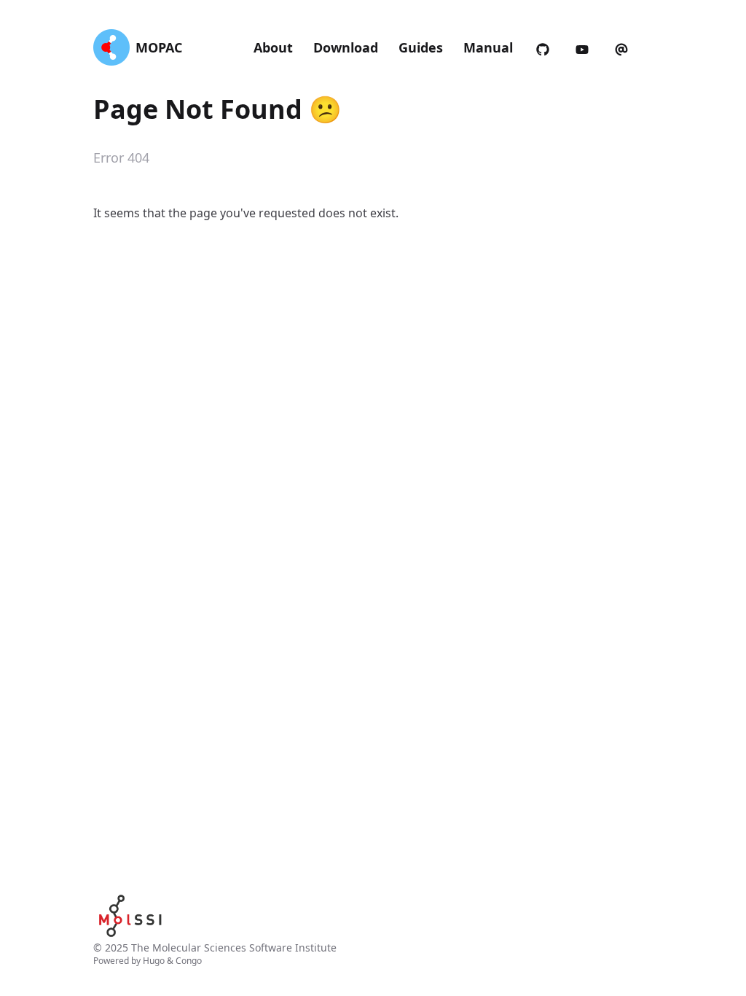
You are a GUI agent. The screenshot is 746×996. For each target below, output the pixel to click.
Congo (189, 960)
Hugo (154, 960)
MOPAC (159, 47)
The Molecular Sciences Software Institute (234, 947)
